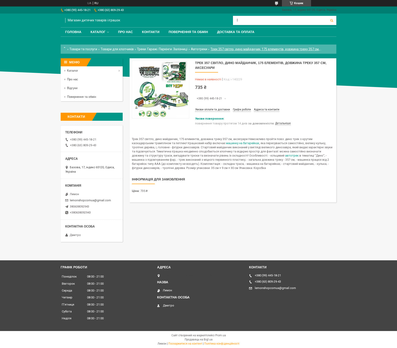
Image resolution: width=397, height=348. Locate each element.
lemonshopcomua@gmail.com (90, 200)
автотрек (292, 155)
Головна (73, 32)
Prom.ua (220, 335)
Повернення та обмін (188, 32)
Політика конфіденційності (221, 343)
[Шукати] (331, 20)
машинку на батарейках (242, 143)
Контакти (150, 32)
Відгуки (72, 88)
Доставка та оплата (235, 32)
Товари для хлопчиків (117, 49)
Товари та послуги (83, 49)
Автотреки (199, 49)
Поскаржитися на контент (185, 343)
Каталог (98, 32)
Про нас (125, 32)
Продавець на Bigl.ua (199, 339)
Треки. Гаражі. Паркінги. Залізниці (162, 49)
